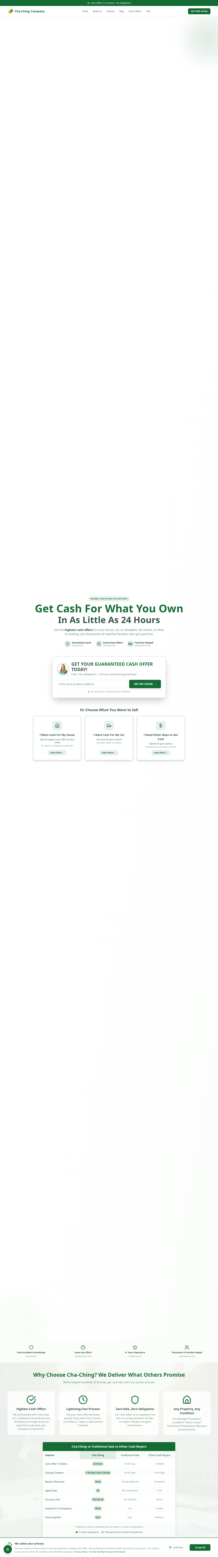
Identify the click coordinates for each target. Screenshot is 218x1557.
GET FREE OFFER (199, 11)
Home (85, 11)
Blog (121, 11)
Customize (178, 1547)
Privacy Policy (80, 1551)
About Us (97, 11)
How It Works (135, 11)
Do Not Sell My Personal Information (107, 1551)
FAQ (148, 11)
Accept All (200, 1547)
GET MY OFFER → (145, 684)
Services (110, 11)
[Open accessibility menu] (8, 1549)
